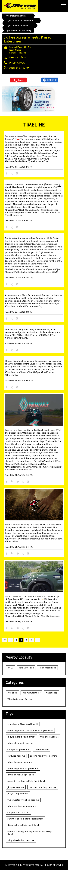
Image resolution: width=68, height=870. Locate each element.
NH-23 (10, 667)
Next (31, 640)
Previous (10, 640)
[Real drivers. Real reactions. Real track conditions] (34, 410)
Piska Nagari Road (47, 667)
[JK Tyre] (20, 6)
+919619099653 (17, 62)
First (4, 640)
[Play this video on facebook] (34, 411)
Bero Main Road (26, 667)
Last (37, 640)
